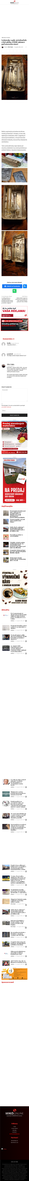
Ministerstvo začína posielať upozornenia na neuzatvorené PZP (18, 793)
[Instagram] (14, 1119)
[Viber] (22, 50)
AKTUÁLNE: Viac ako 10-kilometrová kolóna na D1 (18, 961)
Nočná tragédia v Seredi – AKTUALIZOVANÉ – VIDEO (18, 521)
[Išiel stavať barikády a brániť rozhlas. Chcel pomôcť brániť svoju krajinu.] (6, 922)
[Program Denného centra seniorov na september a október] (6, 627)
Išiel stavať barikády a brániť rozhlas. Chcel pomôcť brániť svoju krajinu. (17, 923)
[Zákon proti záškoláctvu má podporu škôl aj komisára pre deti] (6, 953)
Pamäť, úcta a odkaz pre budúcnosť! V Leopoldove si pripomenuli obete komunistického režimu (18, 867)
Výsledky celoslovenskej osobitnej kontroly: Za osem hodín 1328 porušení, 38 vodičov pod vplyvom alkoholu (17, 545)
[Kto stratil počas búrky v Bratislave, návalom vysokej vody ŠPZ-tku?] (6, 934)
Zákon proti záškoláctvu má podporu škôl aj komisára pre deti (18, 953)
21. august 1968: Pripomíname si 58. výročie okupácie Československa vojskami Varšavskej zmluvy (18, 648)
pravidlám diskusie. (6, 407)
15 (25, 927)
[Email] (15, 50)
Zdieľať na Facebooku (13, 286)
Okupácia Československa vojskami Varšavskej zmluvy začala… (18, 901)
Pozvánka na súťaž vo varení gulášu (16, 535)
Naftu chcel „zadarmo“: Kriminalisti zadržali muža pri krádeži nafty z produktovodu (17, 529)
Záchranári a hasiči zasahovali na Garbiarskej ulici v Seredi (18, 559)
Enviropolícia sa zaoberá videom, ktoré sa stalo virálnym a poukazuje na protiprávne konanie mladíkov (18, 827)
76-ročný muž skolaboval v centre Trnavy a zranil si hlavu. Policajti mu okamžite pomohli (18, 816)
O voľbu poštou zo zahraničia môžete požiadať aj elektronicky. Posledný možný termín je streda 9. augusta (7, 301)
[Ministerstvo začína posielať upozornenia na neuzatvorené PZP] (6, 794)
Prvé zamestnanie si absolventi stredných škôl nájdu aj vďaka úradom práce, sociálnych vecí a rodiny (18, 616)
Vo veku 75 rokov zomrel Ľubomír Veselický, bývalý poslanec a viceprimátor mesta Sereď (18, 782)
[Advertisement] (14, 20)
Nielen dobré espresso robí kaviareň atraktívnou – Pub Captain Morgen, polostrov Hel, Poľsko (21, 300)
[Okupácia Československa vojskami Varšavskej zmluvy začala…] (6, 901)
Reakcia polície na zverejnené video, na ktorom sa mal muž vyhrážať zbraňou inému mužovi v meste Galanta (18, 804)
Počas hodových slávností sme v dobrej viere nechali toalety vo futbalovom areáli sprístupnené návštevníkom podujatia (18, 514)
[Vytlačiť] (18, 50)
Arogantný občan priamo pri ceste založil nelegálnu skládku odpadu (18, 552)
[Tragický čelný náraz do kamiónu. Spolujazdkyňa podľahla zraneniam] (6, 944)
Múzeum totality (6, 37)
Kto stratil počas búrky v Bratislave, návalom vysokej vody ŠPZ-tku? (18, 934)
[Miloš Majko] (3, 47)
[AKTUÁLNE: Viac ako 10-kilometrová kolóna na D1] (6, 963)
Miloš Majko (10, 47)
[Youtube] (17, 1119)
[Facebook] (8, 50)
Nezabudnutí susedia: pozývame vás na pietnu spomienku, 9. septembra (18, 891)
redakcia (12, 620)
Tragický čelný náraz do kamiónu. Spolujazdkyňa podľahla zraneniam (18, 943)
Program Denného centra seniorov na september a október (19, 627)
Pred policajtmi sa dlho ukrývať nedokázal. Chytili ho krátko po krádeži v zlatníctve (19, 637)
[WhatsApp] (11, 50)
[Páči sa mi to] (7, 347)
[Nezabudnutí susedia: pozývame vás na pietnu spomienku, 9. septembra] (6, 892)
